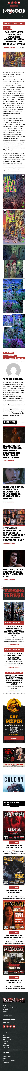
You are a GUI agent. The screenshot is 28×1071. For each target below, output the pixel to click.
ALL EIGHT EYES (8, 353)
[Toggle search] (23, 16)
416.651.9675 (8, 1015)
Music (16, 672)
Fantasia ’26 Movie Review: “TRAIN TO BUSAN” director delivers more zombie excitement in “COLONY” (14, 631)
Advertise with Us (7, 1056)
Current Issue (6, 1037)
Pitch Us (5, 1058)
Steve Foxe (20, 358)
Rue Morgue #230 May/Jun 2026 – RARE (14, 936)
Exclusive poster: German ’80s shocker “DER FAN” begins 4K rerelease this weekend (13, 493)
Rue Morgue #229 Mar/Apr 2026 (14, 981)
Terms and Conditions (9, 1060)
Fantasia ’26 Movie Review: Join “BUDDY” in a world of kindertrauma (14, 656)
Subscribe (14, 6)
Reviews (18, 624)
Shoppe (5, 1043)
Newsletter (6, 1045)
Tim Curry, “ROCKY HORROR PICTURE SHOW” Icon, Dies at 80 (14, 573)
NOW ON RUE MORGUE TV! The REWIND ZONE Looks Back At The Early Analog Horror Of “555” (14, 534)
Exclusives (9, 672)
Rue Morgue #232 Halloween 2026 (14, 846)
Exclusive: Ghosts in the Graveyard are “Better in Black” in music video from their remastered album (14, 679)
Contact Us (6, 1047)
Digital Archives (7, 1039)
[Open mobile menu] (3, 16)
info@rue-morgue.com (9, 1019)
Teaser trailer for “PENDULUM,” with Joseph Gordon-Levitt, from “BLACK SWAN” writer (13, 451)
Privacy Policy (6, 1062)
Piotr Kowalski (9, 358)
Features (5, 1041)
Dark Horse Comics (9, 355)
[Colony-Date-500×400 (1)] (14, 783)
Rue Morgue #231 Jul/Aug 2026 (14, 891)
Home (4, 1035)
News (20, 672)
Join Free (14, 738)
